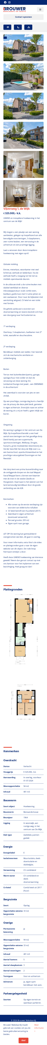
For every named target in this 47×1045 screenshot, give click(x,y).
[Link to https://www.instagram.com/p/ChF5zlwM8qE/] (9, 2)
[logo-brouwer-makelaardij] (14, 8)
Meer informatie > (39, 1028)
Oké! (23, 1040)
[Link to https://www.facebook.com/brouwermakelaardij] (5, 2)
